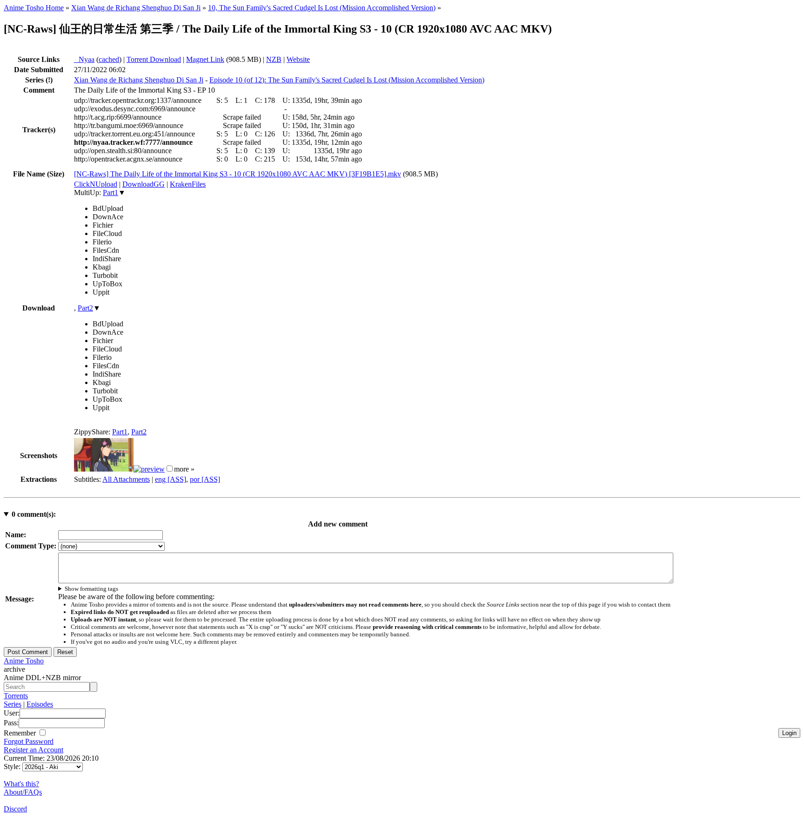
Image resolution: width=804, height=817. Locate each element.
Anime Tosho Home (34, 8)
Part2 (85, 308)
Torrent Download (154, 59)
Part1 (110, 192)
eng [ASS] (170, 479)
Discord (15, 809)
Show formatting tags (91, 588)
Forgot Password (29, 741)
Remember (21, 733)
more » (184, 469)
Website (298, 59)
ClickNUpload (95, 184)
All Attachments (126, 479)
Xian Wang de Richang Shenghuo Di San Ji (136, 8)
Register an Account (33, 750)
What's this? (21, 784)
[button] (170, 469)
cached (109, 59)
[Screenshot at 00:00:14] (104, 469)
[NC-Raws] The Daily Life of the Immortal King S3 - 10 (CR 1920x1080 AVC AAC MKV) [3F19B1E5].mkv (237, 174)
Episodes (40, 704)
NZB (273, 59)
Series (12, 704)
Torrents (16, 696)
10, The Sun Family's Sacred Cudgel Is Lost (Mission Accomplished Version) (322, 8)
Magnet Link (205, 59)
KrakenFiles (188, 184)
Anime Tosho (24, 661)
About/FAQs (23, 792)
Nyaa (84, 59)
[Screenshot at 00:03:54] (149, 469)
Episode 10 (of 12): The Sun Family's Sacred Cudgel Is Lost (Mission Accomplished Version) (346, 80)
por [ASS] (205, 479)
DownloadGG (143, 184)
